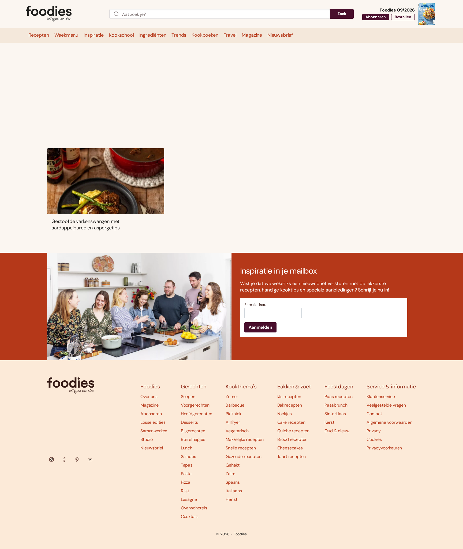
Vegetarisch (237, 431)
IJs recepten (289, 396)
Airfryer (233, 422)
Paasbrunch (335, 405)
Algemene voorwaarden (389, 422)
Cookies (374, 439)
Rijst (185, 491)
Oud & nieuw (336, 431)
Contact (374, 414)
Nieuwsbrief (151, 448)
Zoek (342, 13)
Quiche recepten (293, 431)
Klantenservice (381, 396)
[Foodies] (63, 14)
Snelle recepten (241, 448)
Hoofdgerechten (196, 414)
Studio (146, 439)
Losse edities (153, 422)
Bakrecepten (289, 405)
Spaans (233, 482)
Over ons (149, 396)
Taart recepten (291, 456)
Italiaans (234, 491)
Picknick (233, 414)
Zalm (230, 473)
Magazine (149, 405)
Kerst (329, 422)
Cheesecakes (290, 448)
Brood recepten (292, 439)
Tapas (186, 465)
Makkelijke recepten (245, 439)
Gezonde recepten (243, 456)
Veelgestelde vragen (386, 405)
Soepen (188, 396)
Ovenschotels (194, 508)
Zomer (232, 396)
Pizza (185, 482)
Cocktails (190, 516)
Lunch (186, 448)
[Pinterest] (77, 459)
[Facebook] (64, 459)
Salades (188, 456)
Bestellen (403, 16)
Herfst (231, 499)
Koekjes (284, 414)
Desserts (189, 422)
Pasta (186, 473)
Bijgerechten (193, 431)
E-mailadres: (255, 304)
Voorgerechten (195, 405)
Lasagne (189, 499)
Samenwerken (153, 431)
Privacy (374, 431)
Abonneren (375, 16)
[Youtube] (90, 459)
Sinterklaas (335, 414)
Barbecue (235, 405)
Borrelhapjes (193, 439)
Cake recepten (291, 422)
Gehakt (233, 465)
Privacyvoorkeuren (384, 448)
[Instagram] (51, 459)
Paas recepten (338, 396)
